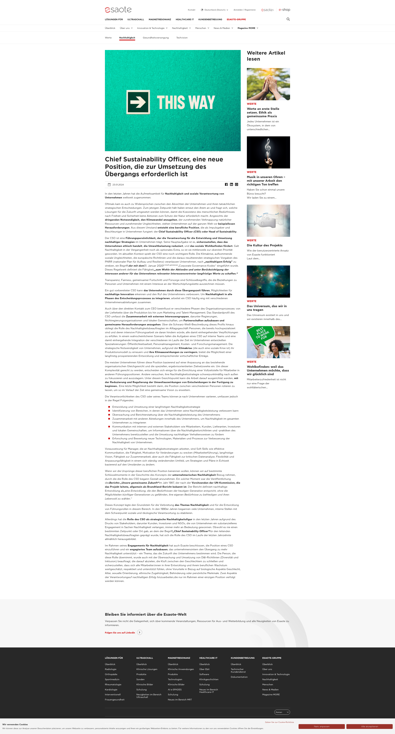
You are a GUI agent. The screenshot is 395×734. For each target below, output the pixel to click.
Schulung (141, 689)
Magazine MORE (271, 694)
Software (204, 674)
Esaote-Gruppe (236, 19)
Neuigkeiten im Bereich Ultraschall (148, 695)
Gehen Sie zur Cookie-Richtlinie (279, 722)
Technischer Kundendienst (238, 670)
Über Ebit (204, 669)
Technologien (175, 679)
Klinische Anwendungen (181, 669)
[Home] (118, 9)
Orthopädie (111, 674)
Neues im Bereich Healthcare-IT (208, 690)
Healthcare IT (185, 19)
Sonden (140, 679)
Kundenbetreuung (210, 19)
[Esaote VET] (267, 9)
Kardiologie (111, 689)
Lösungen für (114, 19)
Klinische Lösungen (146, 669)
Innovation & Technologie (276, 674)
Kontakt (191, 10)
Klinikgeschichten (208, 679)
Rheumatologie (113, 684)
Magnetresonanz (160, 19)
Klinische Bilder (144, 684)
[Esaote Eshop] (284, 10)
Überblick (110, 28)
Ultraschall (135, 19)
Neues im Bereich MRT (180, 699)
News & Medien (270, 689)
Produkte (141, 674)
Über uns (267, 669)
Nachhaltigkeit (270, 679)
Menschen (267, 684)
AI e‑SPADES (175, 689)
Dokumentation (239, 677)
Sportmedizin (112, 679)
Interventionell (113, 694)
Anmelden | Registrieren (245, 10)
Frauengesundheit (115, 699)
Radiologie (110, 669)
